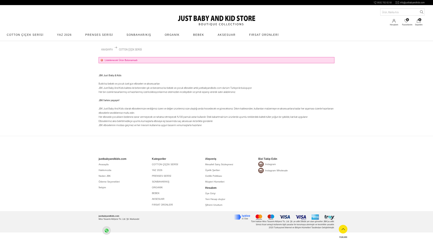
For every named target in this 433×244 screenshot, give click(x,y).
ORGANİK (172, 34)
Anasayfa (104, 164)
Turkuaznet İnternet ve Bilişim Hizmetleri (292, 227)
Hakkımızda (105, 170)
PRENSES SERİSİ (99, 34)
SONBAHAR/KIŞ (139, 34)
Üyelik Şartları (212, 170)
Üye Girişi (210, 193)
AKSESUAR (227, 34)
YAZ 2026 (64, 34)
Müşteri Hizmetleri (214, 181)
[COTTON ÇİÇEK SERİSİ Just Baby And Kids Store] (216, 17)
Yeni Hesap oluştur (215, 199)
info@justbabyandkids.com (412, 2)
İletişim (102, 187)
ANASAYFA (107, 49)
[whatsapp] (106, 230)
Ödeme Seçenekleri (109, 181)
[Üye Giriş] (394, 19)
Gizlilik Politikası (213, 176)
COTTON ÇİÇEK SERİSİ (25, 34)
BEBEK (198, 34)
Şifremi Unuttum (213, 205)
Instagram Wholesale (276, 170)
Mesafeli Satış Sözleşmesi (219, 164)
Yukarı (343, 237)
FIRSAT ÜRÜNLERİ (264, 34)
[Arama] (421, 12)
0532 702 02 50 (384, 2)
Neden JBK (105, 176)
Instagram (270, 164)
